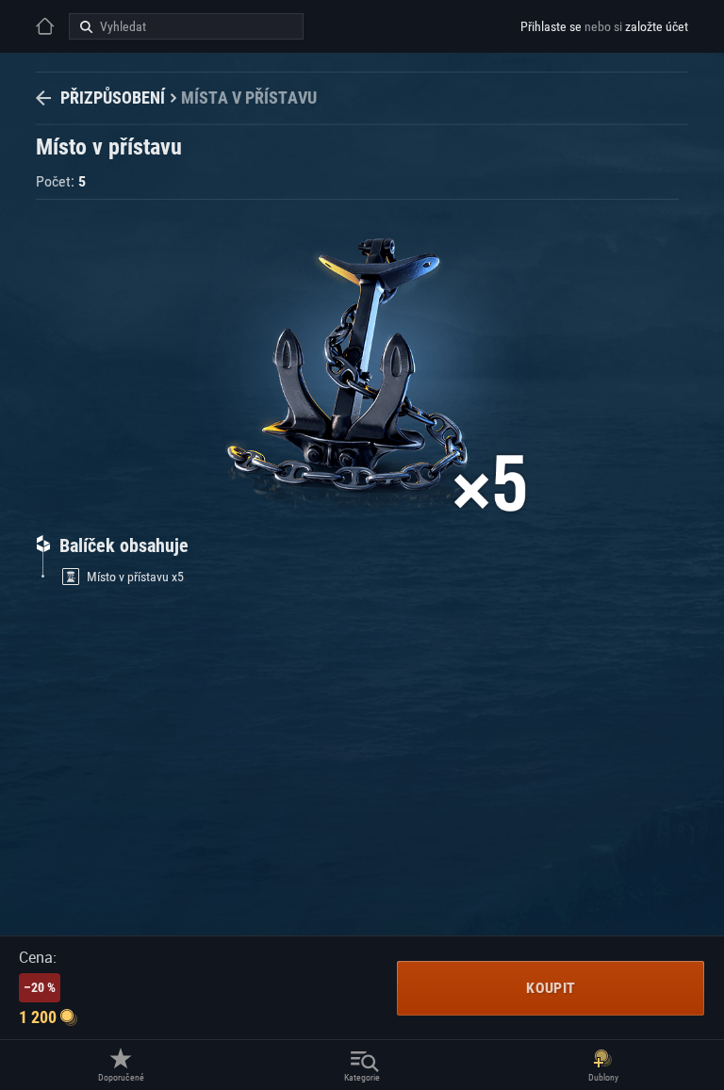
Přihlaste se (551, 26)
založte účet (656, 26)
